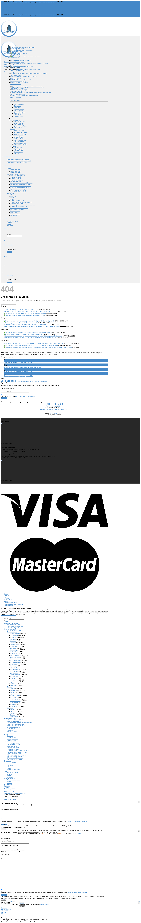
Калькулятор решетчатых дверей (17, 162)
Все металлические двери (15, 630)
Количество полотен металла (19, 208)
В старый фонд (15, 662)
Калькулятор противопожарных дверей (19, 161)
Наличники (13, 215)
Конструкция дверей (10, 718)
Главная (6, 38)
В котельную (14, 650)
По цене (12, 129)
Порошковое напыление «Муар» (20, 184)
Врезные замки (15, 169)
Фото (5, 228)
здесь (79, 833)
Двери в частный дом (20, 126)
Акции (6, 4)
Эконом (12, 688)
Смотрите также (15, 100)
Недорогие (13, 690)
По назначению (15, 120)
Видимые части (15, 214)
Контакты (7, 10)
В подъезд (13, 653)
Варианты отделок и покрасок (16, 174)
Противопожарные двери (25, 381)
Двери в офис (18, 127)
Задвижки (13, 196)
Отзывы (6, 9)
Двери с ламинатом (20, 140)
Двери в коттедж (19, 123)
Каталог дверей (9, 42)
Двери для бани (18, 124)
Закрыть (9, 252)
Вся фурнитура (11, 762)
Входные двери (9, 380)
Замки (9, 168)
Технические (14, 635)
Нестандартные (15, 633)
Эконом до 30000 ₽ (19, 130)
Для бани (13, 648)
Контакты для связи (10, 789)
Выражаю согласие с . (19, 396)
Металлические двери (13, 624)
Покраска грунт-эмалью (17, 175)
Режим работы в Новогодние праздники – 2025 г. (18, 376)
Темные (12, 715)
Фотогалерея (8, 784)
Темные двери (18, 152)
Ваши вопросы (8, 599)
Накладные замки (15, 171)
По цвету (13, 146)
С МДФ (12, 704)
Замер (9, 224)
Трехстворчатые (19, 109)
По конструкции (12, 667)
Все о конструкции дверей (15, 719)
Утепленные (14, 644)
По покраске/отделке (16, 136)
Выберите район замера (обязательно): (13, 850)
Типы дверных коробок (17, 203)
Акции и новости (9, 778)
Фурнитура (10, 193)
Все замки (10, 736)
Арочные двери (18, 113)
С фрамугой (14, 676)
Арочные (13, 682)
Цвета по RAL (14, 716)
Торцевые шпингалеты (17, 200)
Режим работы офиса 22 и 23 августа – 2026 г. (18, 362)
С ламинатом (14, 699)
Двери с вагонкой (19, 138)
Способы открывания (17, 209)
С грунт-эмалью (18, 137)
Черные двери (18, 149)
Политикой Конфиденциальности (25, 396)
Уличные (13, 641)
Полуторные (17, 106)
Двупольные (17, 107)
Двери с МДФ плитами (20, 144)
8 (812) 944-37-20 (9, 64)
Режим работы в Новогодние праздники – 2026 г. (18, 371)
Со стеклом (13, 680)
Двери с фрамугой (19, 112)
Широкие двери (18, 116)
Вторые (12, 639)
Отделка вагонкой (15, 177)
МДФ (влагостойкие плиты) (18, 190)
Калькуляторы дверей (11, 156)
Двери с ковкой (18, 110)
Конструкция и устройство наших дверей (19, 202)
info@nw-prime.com (55, 413)
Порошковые (14, 702)
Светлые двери (18, 150)
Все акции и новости (13, 780)
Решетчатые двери (40, 381)
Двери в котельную (19, 121)
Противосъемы (15, 211)
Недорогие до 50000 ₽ (20, 132)
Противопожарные (16, 655)
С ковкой (13, 678)
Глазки (12, 194)
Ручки (12, 199)
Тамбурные (13, 646)
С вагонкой (13, 697)
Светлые (13, 713)
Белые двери (18, 147)
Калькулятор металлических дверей (18, 159)
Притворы (13, 212)
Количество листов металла (18, 206)
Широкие (13, 685)
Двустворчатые (15, 657)
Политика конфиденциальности (13, 604)
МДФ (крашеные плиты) (17, 189)
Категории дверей (10, 629)
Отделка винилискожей (17, 180)
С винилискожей (19, 141)
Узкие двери (17, 114)
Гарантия (7, 7)
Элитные (13, 692)
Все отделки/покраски (13, 743)
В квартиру (13, 637)
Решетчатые (14, 659)
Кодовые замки (15, 172)
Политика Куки (8, 605)
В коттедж (13, 651)
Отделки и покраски (10, 742)
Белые (12, 709)
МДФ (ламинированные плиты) (19, 187)
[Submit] (1, 305)
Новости (7, 6)
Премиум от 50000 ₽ (20, 134)
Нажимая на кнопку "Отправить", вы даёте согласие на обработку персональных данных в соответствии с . (44, 821)
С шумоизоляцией (16, 660)
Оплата (9, 222)
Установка (10, 225)
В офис (12, 666)
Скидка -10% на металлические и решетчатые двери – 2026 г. (22, 367)
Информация (8, 165)
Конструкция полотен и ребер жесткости (22, 205)
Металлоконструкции (10, 602)
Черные (12, 711)
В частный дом (14, 664)
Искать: (9, 234)
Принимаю (22, 906)
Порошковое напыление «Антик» (20, 186)
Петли (12, 197)
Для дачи (13, 642)
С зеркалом (13, 706)
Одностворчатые (19, 104)
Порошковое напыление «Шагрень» (21, 183)
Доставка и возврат (13, 221)
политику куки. (44, 904)
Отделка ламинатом (16, 178)
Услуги (6, 218)
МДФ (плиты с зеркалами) (18, 191)
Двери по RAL (18, 153)
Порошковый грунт (16, 181)
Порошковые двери (20, 143)
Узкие (12, 683)
